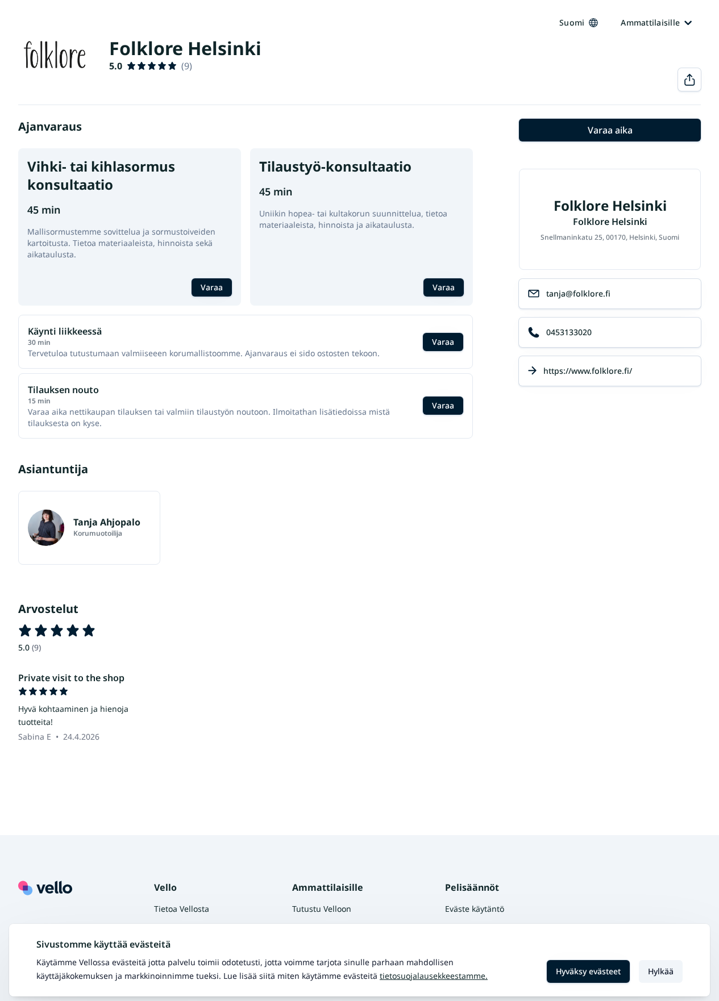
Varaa (212, 287)
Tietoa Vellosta (181, 908)
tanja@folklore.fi (578, 293)
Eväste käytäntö (474, 908)
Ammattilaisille (650, 22)
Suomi (571, 22)
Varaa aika (610, 130)
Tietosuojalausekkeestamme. (434, 975)
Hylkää (661, 971)
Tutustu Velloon (321, 908)
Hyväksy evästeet (588, 971)
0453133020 (569, 332)
